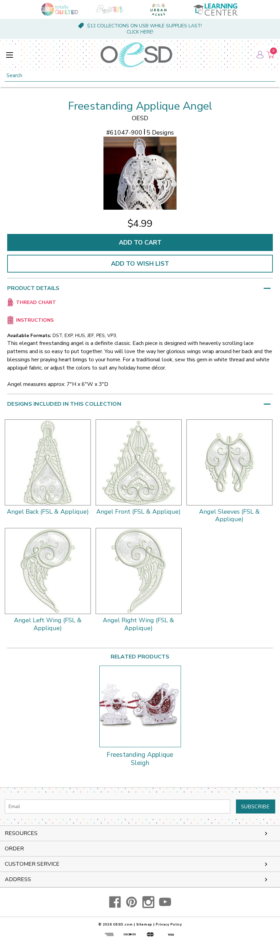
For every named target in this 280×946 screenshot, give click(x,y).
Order (14, 848)
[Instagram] (148, 902)
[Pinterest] (132, 902)
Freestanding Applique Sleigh (140, 759)
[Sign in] (259, 54)
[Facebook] (115, 902)
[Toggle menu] (9, 54)
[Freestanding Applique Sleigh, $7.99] (140, 706)
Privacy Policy (169, 924)
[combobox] (140, 75)
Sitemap (144, 924)
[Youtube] (165, 902)
